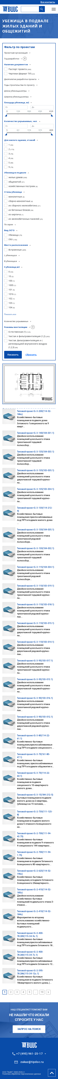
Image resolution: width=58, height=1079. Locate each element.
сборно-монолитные (21, 201)
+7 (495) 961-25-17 (29, 1053)
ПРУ (13, 239)
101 (12, 289)
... (35, 992)
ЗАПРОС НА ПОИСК (29, 1029)
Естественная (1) (19, 331)
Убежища (15, 235)
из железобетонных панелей (26, 218)
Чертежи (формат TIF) (22, 73)
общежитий (16, 181)
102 (12, 298)
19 (42, 992)
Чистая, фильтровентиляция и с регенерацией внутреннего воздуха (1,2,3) (28, 344)
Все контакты (48, 2)
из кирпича (16, 214)
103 (12, 302)
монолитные (16, 196)
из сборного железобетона (24, 205)
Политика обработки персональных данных (21, 1074)
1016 (12, 294)
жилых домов (18, 177)
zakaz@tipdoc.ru (32, 1062)
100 (12, 280)
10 (11, 276)
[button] (3, 408)
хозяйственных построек (23, 186)
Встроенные (17, 249)
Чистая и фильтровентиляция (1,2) (29, 336)
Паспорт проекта (20, 69)
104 (12, 307)
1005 (12, 285)
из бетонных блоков (21, 209)
